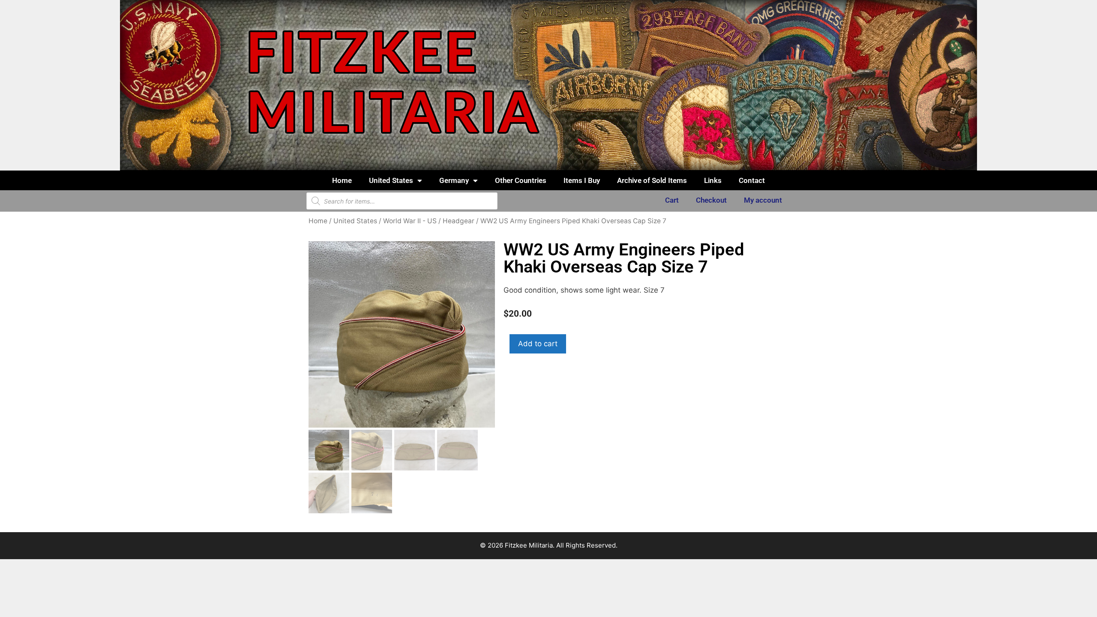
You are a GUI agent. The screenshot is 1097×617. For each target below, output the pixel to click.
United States (391, 180)
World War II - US (410, 221)
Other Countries (520, 180)
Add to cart (537, 343)
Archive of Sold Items (652, 180)
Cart (672, 200)
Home (342, 180)
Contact (752, 180)
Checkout (711, 200)
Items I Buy (581, 180)
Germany (454, 180)
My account (763, 200)
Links (713, 180)
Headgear (458, 221)
